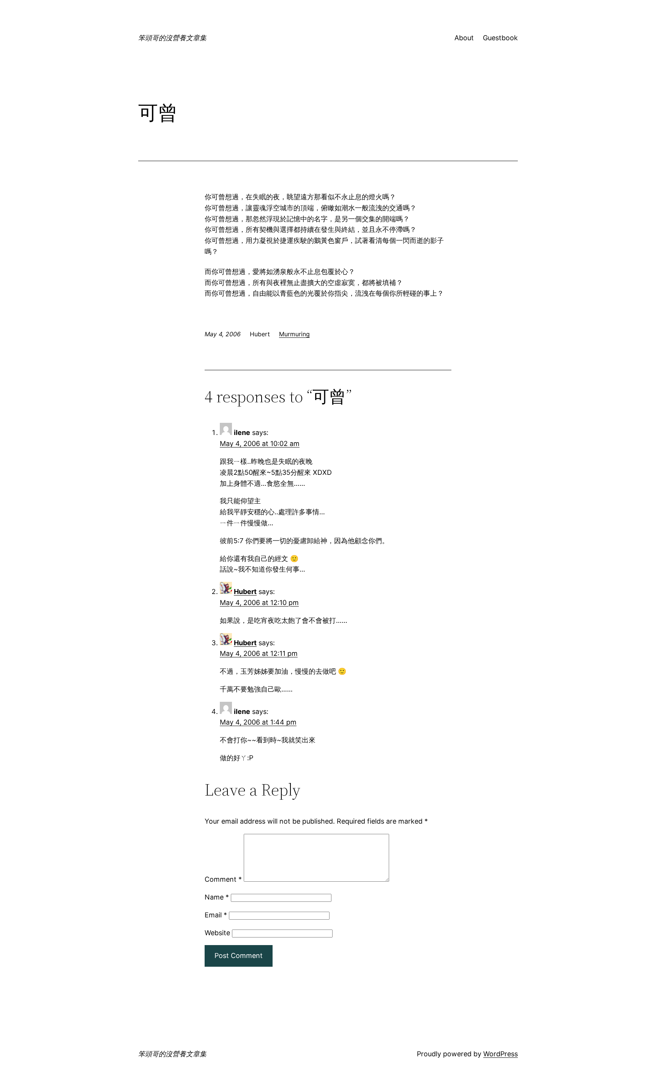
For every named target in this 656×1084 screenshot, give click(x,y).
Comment (223, 879)
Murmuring (294, 334)
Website (217, 933)
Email (216, 915)
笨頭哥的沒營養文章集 (172, 38)
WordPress (500, 1054)
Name (217, 897)
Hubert (245, 592)
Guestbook (500, 38)
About (464, 38)
